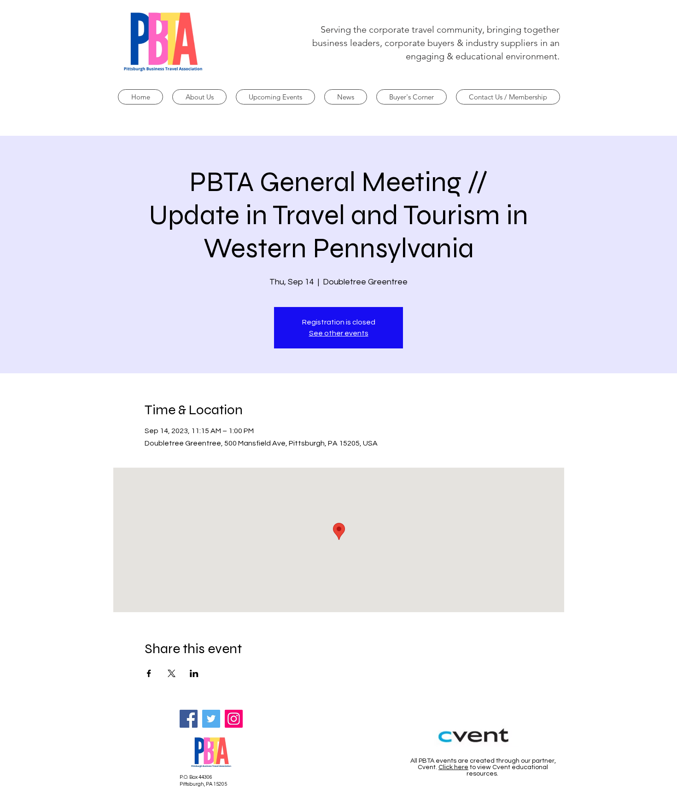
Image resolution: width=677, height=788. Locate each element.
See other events (338, 333)
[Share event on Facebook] (149, 673)
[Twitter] (211, 719)
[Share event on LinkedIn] (194, 673)
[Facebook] (189, 719)
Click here (453, 767)
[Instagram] (234, 719)
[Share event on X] (171, 673)
